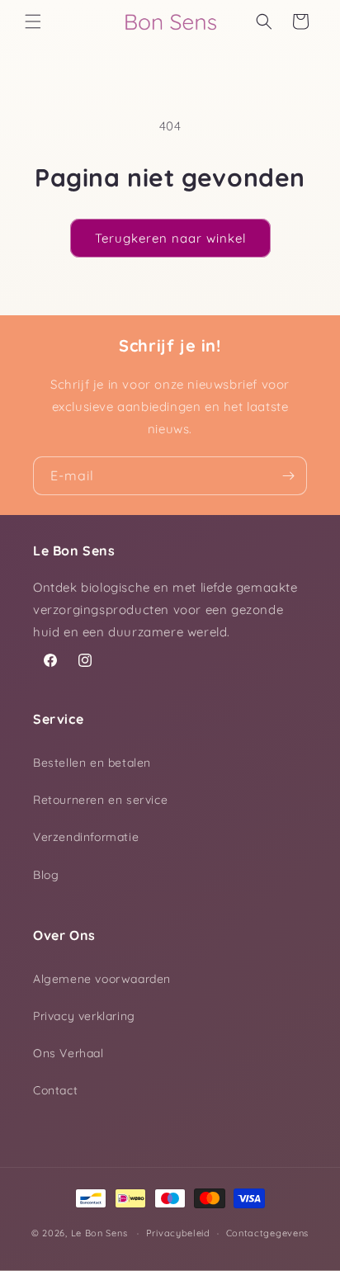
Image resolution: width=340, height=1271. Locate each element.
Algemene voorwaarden (102, 978)
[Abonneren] (288, 475)
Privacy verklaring (84, 1016)
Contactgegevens (267, 1233)
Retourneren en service (100, 799)
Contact (55, 1090)
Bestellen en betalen (92, 762)
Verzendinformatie (86, 836)
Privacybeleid (178, 1233)
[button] (33, 21)
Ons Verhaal (68, 1053)
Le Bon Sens (99, 1233)
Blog (46, 874)
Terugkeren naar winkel (170, 238)
